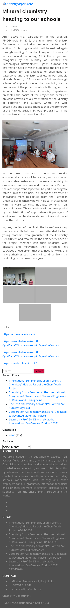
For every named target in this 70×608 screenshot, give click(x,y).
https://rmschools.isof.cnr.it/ (19, 363)
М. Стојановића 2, (23, 603)
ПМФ (6, 603)
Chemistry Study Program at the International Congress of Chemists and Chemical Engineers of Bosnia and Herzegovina (37, 396)
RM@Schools (19, 30)
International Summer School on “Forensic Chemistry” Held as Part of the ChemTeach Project (35, 384)
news (14, 26)
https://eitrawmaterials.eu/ (18, 334)
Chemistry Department (16, 595)
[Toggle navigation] (36, 3)
